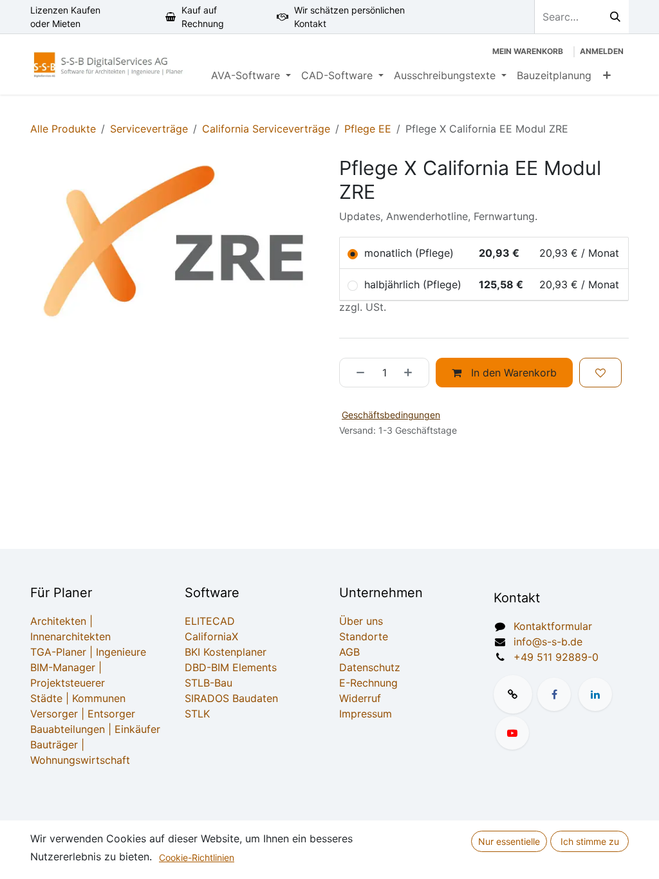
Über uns (361, 621)
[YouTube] (512, 733)
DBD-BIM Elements (231, 667)
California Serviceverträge (266, 128)
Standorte (363, 636)
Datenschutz (369, 667)
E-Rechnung (368, 682)
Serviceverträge (149, 128)
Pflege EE (367, 128)
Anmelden (602, 51)
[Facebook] (554, 694)
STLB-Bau (208, 682)
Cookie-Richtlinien (196, 857)
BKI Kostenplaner (225, 651)
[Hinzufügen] (412, 372)
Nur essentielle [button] (509, 841)
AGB (349, 651)
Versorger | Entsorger (82, 713)
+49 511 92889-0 (556, 657)
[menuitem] (251, 75)
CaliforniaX (211, 636)
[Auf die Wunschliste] (600, 372)
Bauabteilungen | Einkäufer (95, 729)
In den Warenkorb (512, 372)
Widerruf (360, 698)
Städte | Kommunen (77, 698)
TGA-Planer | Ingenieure (88, 651)
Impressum (365, 713)
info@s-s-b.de (548, 641)
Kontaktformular (553, 626)
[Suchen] (615, 16)
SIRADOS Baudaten (231, 698)
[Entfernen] (356, 372)
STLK (197, 713)
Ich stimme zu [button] (590, 841)
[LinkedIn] (595, 694)
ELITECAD (210, 621)
